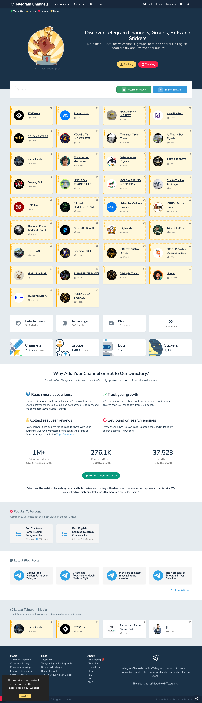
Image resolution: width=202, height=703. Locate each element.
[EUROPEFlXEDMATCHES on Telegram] (97, 268)
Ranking (32, 11)
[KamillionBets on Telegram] (190, 108)
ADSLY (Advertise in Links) (56, 675)
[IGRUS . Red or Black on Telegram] (190, 200)
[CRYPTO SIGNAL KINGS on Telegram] (144, 245)
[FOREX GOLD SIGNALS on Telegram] (97, 290)
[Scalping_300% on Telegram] (97, 245)
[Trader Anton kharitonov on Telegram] (97, 154)
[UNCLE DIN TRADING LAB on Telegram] (97, 177)
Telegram (46, 659)
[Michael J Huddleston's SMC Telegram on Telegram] (97, 200)
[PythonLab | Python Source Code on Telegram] (144, 622)
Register (171, 4)
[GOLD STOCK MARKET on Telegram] (144, 108)
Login (159, 4)
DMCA (91, 682)
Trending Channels (21, 659)
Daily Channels (49, 671)
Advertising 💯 (95, 659)
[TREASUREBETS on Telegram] (190, 154)
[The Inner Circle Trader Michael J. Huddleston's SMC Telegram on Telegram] (51, 223)
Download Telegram (52, 667)
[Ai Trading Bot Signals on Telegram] (190, 131)
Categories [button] (59, 4)
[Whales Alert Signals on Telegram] (144, 154)
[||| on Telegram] (190, 622)
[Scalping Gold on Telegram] (51, 177)
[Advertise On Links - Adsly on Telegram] (144, 200)
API (89, 678)
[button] (181, 4)
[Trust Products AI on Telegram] (51, 290)
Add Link (146, 4)
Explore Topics (18, 675)
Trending (44, 11)
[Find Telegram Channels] (188, 4)
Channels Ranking (20, 667)
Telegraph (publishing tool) (56, 663)
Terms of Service (182, 699)
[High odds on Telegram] (144, 223)
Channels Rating (19, 663)
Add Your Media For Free (102, 475)
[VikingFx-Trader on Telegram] (144, 268)
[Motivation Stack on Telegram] (51, 268)
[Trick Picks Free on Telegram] (190, 223)
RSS (89, 675)
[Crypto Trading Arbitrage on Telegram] (190, 177)
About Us (92, 663)
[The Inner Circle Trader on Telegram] (144, 131)
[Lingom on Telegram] (190, 268)
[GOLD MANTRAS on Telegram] (51, 131)
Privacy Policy (163, 699)
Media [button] (77, 4)
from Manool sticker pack (46, 68)
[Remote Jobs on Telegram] (97, 108)
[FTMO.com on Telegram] (51, 108)
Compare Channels (21, 671)
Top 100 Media (65, 434)
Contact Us (93, 667)
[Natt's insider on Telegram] (51, 154)
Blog (90, 671)
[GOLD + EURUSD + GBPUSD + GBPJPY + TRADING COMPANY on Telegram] (144, 177)
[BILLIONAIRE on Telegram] (51, 245)
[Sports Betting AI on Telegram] (97, 223)
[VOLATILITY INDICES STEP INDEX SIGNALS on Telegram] (97, 131)
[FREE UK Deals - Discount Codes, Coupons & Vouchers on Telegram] (190, 245)
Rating (56, 11)
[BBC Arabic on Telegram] (51, 200)
